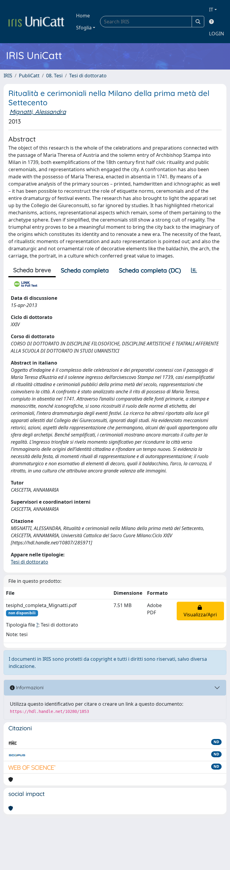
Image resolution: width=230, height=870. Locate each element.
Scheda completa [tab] (85, 270)
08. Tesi (54, 75)
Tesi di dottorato (88, 75)
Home (83, 15)
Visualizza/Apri (200, 611)
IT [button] (211, 9)
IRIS (8, 75)
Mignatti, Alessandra (38, 111)
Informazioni (29, 687)
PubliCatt (29, 75)
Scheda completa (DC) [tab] (150, 270)
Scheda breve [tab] (32, 270)
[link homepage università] (36, 21)
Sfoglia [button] (84, 27)
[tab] (194, 270)
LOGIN (216, 33)
